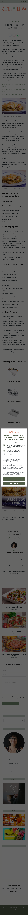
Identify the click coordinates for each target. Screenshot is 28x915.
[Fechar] (24, 430)
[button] (14, 454)
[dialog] (14, 457)
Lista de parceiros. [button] (19, 465)
